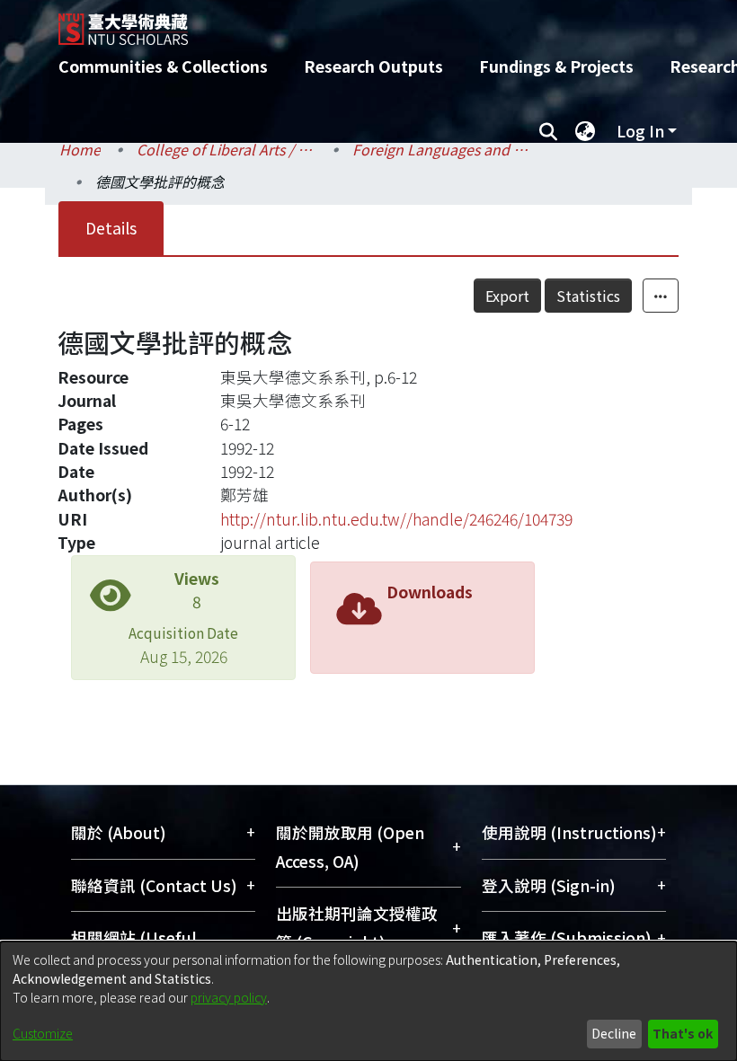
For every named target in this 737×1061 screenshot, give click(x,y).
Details (111, 228)
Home (80, 149)
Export (507, 295)
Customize (43, 1033)
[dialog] (368, 1001)
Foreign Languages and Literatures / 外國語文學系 (442, 149)
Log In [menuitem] (640, 130)
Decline (613, 1033)
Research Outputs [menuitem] (373, 66)
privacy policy (229, 997)
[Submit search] (548, 131)
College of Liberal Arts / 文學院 (226, 149)
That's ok (683, 1033)
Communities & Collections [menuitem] (163, 66)
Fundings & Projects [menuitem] (556, 66)
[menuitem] (585, 131)
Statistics (588, 295)
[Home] (382, 22)
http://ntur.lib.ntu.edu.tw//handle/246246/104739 (396, 519)
